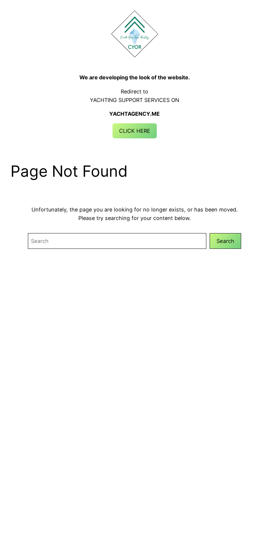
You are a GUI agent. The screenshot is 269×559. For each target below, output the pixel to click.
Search (225, 241)
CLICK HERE (134, 131)
